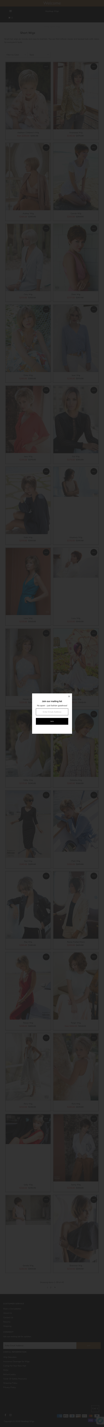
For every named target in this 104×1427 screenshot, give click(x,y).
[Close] (69, 696)
